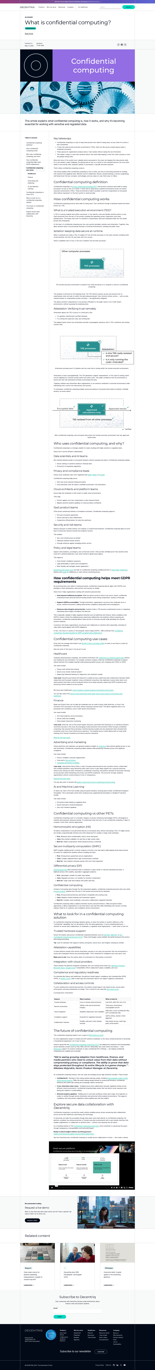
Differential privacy (60, 870)
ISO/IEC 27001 (66, 978)
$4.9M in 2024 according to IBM (93, 643)
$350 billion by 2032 (96, 1035)
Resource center (104, 1333)
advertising (115, 570)
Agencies (76, 1339)
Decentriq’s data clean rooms (64, 570)
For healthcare (83, 7)
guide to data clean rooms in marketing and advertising (96, 782)
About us (116, 1333)
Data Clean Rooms (63, 1334)
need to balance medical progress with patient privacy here (93, 690)
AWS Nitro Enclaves (118, 966)
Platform (90, 1333)
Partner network (118, 1337)
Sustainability (117, 1344)
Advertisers (77, 1333)
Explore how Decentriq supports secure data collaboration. (74, 1134)
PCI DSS (102, 475)
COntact (128, 7)
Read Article (29, 33)
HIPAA (94, 475)
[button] (41, 7)
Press (115, 1339)
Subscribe (100, 1352)
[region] (92, 1010)
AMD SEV (114, 935)
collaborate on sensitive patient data (111, 658)
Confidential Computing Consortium (86, 1126)
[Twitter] (125, 44)
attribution (102, 746)
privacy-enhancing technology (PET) (84, 186)
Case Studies (92, 1337)
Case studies (103, 1335)
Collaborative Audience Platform (64, 1339)
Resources (91, 1335)
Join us (115, 1342)
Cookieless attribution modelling (68, 763)
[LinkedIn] (121, 44)
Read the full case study (62, 737)
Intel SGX (106, 935)
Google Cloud (70, 968)
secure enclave (60, 891)
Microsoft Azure (59, 968)
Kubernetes (58, 1049)
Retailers (76, 1337)
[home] (27, 7)
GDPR (90, 475)
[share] (118, 44)
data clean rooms (113, 989)
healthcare (123, 570)
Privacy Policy (100, 1365)
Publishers (77, 1335)
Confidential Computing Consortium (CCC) (84, 1044)
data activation (70, 760)
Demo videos (103, 1337)
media (64, 572)
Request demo (32, 1220)
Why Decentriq (117, 1335)
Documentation (104, 1339)
